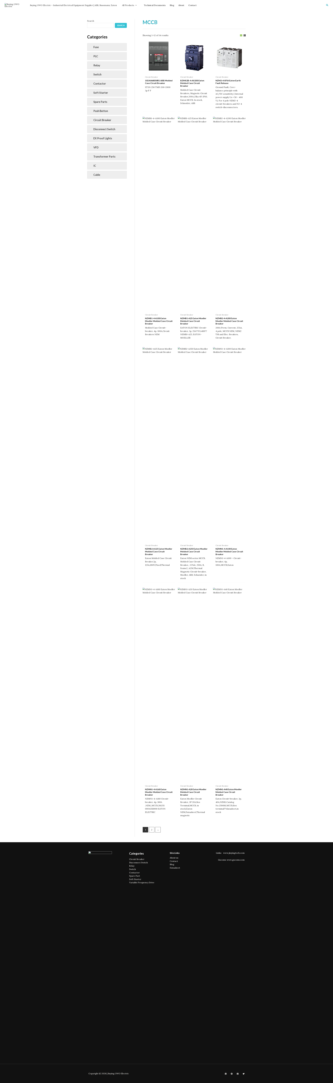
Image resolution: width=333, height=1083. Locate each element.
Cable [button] (96, 174)
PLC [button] (95, 56)
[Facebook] (238, 1074)
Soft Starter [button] (100, 92)
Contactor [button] (99, 83)
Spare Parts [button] (100, 101)
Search (90, 21)
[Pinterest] (232, 1074)
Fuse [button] (96, 47)
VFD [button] (95, 147)
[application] (135, 5)
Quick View (158, 71)
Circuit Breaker (136, 859)
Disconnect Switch (138, 862)
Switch (132, 869)
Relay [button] (96, 65)
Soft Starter (135, 879)
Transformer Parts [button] (104, 156)
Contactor (134, 872)
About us (174, 857)
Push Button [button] (100, 110)
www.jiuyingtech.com (234, 853)
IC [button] (94, 165)
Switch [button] (97, 74)
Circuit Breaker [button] (102, 120)
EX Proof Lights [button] (102, 138)
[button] (327, 5)
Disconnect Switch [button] (104, 129)
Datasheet (175, 867)
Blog (172, 864)
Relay (131, 865)
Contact (174, 861)
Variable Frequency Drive (141, 882)
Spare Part (134, 876)
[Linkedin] (226, 1074)
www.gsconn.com (236, 860)
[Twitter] (244, 1074)
